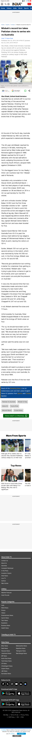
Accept (21, 733)
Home (3, 8)
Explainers (4, 623)
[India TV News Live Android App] (8, 693)
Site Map (5, 715)
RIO (18, 717)
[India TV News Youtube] (30, 1)
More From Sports (16, 435)
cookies (12, 733)
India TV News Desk (7, 38)
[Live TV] (29, 4)
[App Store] (24, 693)
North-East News (6, 658)
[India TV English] (17, 4)
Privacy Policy (25, 715)
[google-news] (25, 684)
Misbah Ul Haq (22, 402)
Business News (5, 625)
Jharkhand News (6, 653)
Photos (3, 610)
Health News (5, 628)
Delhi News (4, 648)
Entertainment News (7, 615)
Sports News (5, 618)
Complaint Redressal (7, 568)
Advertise (4, 565)
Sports (26, 8)
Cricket (13, 24)
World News (4, 608)
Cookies (3, 730)
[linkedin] (21, 684)
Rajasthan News (20, 648)
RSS (22, 717)
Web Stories (4, 583)
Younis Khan (14, 406)
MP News (4, 656)
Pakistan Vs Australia (8, 402)
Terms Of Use (14, 715)
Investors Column (6, 573)
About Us (4, 563)
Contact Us (4, 560)
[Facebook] (3, 684)
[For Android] (8, 704)
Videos (9, 8)
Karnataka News (6, 673)
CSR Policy (11, 717)
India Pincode (5, 595)
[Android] (24, 1)
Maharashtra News (21, 646)
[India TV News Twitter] (28, 1)
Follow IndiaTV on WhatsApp (14, 416)
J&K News (4, 671)
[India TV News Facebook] (27, 1)
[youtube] (16, 684)
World (20, 8)
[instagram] (12, 684)
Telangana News (21, 651)
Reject (17, 736)
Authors (3, 581)
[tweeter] (7, 684)
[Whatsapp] (25, 91)
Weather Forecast (6, 592)
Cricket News (18, 410)
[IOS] (22, 1)
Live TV (3, 578)
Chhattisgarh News (6, 666)
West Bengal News (21, 653)
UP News (4, 663)
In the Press (4, 570)
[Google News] (5, 90)
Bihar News (4, 646)
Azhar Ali (5, 406)
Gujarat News (5, 668)
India (15, 8)
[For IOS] (24, 704)
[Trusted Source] (15, 90)
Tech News (4, 620)
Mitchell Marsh (6, 410)
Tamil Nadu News (6, 661)
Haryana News (5, 651)
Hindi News (4, 575)
